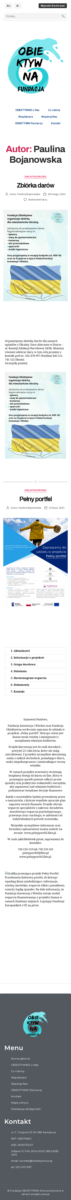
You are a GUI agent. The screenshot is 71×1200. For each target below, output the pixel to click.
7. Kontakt (17, 691)
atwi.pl (45, 1194)
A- (17, 5)
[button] (35, 651)
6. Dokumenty (20, 685)
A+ (9, 5)
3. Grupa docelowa (23, 664)
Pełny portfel (35, 499)
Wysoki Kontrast (53, 5)
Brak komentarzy (37, 199)
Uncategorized (35, 176)
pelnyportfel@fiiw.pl (35, 853)
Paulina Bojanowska (28, 194)
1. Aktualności (20, 651)
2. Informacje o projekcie (27, 657)
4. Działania (19, 671)
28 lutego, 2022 (57, 194)
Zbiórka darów (35, 185)
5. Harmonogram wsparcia (29, 678)
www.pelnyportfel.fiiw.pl (40, 833)
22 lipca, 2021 (56, 507)
